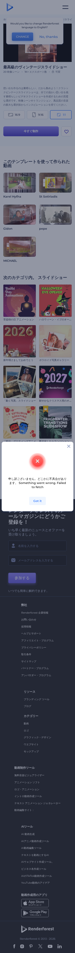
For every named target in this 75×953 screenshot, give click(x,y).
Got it (37, 501)
